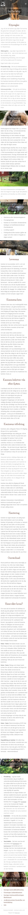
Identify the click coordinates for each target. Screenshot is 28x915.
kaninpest (16, 843)
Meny (25, 3)
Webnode (17, 912)
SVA (5, 905)
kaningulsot (7, 846)
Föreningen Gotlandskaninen (13, 892)
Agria (15, 802)
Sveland (23, 802)
